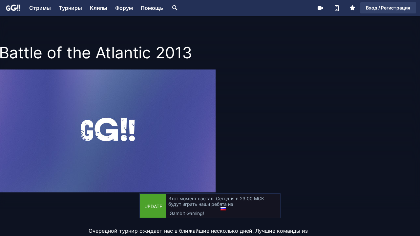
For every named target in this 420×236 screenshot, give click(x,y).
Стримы (40, 8)
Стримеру (320, 8)
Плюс (352, 8)
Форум (124, 8)
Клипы (98, 8)
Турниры (70, 8)
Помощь (152, 8)
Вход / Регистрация (388, 7)
